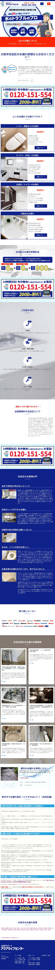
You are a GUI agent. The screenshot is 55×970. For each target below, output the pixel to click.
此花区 (11, 928)
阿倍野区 (10, 930)
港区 (18, 928)
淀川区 (28, 930)
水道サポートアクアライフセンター (21, 884)
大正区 (21, 928)
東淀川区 (41, 928)
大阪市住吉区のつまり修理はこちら (10, 937)
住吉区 (14, 930)
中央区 (48, 930)
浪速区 (31, 928)
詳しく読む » (4, 681)
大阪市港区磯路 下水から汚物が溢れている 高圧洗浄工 (41, 744)
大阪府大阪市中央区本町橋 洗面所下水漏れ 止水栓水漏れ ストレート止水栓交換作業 (13, 668)
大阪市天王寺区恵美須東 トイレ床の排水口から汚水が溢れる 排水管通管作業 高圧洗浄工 (41, 706)
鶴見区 (32, 930)
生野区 (49, 928)
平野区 (41, 930)
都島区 (3, 928)
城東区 (5, 930)
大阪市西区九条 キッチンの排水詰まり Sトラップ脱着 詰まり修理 (13, 706)
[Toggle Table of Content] (31, 80)
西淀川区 (36, 928)
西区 (15, 928)
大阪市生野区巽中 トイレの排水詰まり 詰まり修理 (41, 650)
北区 (45, 930)
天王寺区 (26, 928)
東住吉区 (19, 930)
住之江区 (37, 930)
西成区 (23, 930)
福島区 (7, 928)
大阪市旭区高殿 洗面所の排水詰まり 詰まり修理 (13, 744)
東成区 (45, 928)
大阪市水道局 (24, 778)
